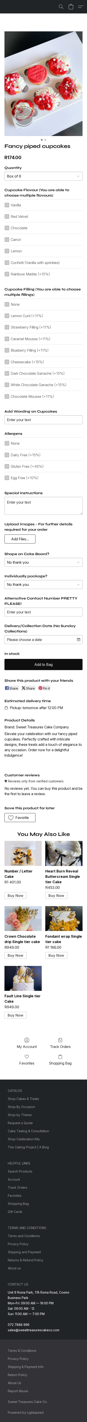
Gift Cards (15, 1212)
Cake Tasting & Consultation (28, 1131)
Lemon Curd (27, 316)
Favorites (26, 1063)
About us (14, 1268)
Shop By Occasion (21, 1107)
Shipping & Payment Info (26, 1367)
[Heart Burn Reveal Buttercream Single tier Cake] (64, 853)
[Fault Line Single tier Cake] (23, 978)
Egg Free (25, 478)
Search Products (20, 1171)
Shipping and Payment (24, 1252)
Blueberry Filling (30, 350)
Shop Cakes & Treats (23, 1099)
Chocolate (19, 228)
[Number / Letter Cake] (23, 853)
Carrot (16, 239)
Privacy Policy (18, 1244)
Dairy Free (26, 455)
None (15, 304)
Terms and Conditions (24, 1236)
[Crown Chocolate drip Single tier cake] (23, 918)
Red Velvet (19, 216)
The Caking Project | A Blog (28, 1147)
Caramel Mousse (30, 339)
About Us (14, 1383)
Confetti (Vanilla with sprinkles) (35, 262)
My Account (27, 1046)
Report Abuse (18, 1391)
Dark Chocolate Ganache (38, 373)
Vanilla (16, 205)
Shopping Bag (60, 1063)
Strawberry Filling (31, 327)
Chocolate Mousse (32, 396)
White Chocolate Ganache (38, 385)
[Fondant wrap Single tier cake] (64, 918)
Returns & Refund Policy (25, 1260)
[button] (61, 7)
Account (14, 1179)
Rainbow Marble (30, 274)
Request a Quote (20, 1123)
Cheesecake (27, 362)
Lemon (16, 251)
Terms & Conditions (22, 1351)
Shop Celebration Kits (24, 1139)
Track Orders (60, 1046)
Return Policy (17, 1375)
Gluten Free (27, 466)
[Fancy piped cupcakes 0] (43, 83)
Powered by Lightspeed (26, 1412)
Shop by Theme (20, 1115)
